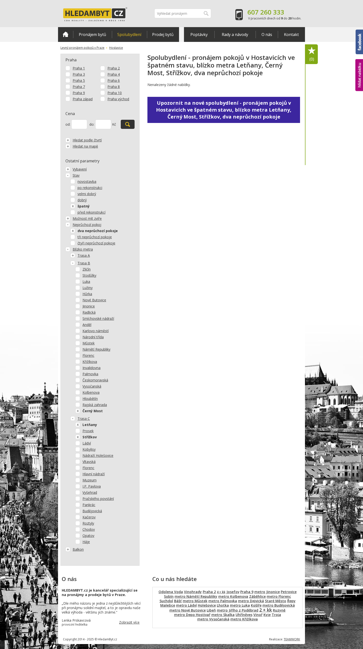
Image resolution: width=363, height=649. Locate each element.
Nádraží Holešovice (97, 455)
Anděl (86, 324)
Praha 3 (79, 74)
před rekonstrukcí (91, 212)
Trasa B (84, 263)
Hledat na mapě (85, 146)
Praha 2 (113, 68)
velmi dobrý (87, 193)
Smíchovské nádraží (98, 318)
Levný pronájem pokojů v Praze (82, 48)
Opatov (88, 535)
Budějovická (92, 511)
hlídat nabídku (359, 65)
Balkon (78, 549)
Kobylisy (89, 449)
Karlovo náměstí (95, 330)
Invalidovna (91, 367)
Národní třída (93, 337)
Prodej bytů (163, 34)
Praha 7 (79, 86)
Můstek (88, 343)
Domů (65, 34)
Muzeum (89, 480)
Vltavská (89, 461)
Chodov (88, 529)
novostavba (87, 181)
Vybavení (80, 169)
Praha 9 (79, 92)
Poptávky (199, 34)
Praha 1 (79, 68)
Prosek (88, 430)
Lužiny (87, 287)
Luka (86, 281)
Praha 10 (114, 92)
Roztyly (88, 523)
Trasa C (84, 418)
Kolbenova (91, 392)
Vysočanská (91, 386)
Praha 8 (113, 86)
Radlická (89, 312)
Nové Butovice (94, 300)
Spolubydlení (129, 34)
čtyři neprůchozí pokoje (96, 243)
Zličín (86, 269)
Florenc (88, 355)
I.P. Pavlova (91, 486)
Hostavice (116, 48)
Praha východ (118, 99)
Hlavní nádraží (93, 474)
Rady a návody (235, 34)
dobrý (82, 200)
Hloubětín (90, 398)
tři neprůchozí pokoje (95, 237)
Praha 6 (113, 80)
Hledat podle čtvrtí (87, 140)
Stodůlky (89, 275)
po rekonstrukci (90, 187)
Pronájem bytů (92, 34)
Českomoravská (95, 380)
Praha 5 (79, 80)
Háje (86, 541)
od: (67, 124)
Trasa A (84, 255)
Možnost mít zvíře (87, 218)
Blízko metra (83, 249)
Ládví (86, 443)
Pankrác (88, 504)
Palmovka (90, 374)
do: (91, 124)
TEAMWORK (292, 639)
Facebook (359, 32)
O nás (267, 34)
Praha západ (83, 99)
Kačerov (89, 517)
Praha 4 (113, 74)
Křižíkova (89, 361)
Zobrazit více (129, 622)
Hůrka (87, 293)
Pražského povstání (98, 498)
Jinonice (88, 306)
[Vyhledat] (128, 124)
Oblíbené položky (311, 59)
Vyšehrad (89, 492)
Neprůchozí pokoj (87, 224)
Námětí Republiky (96, 349)
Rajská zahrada (94, 404)
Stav (76, 175)
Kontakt (291, 34)
